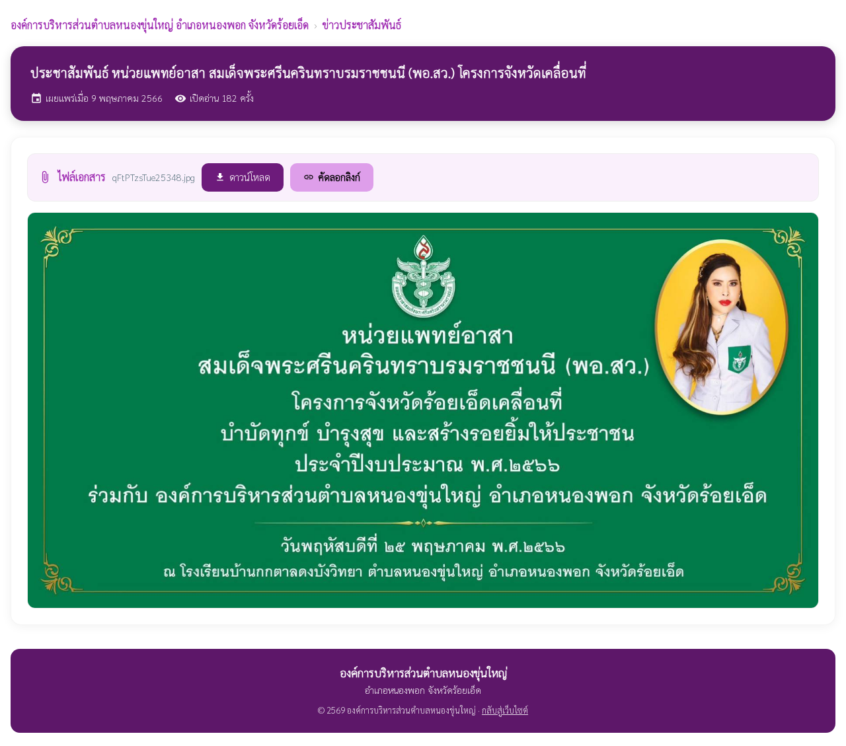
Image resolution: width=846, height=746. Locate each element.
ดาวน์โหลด (242, 176)
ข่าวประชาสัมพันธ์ (362, 25)
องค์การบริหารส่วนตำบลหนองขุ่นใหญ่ (160, 25)
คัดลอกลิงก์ (331, 176)
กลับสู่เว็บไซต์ (505, 710)
